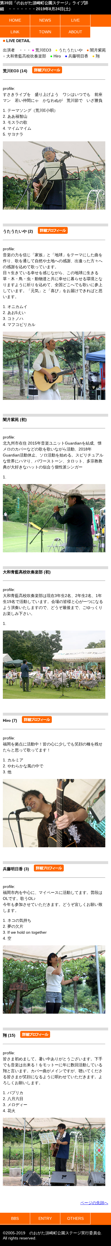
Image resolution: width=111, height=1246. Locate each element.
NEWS (45, 20)
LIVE (75, 20)
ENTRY (45, 1218)
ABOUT (75, 32)
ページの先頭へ (94, 1202)
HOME (15, 20)
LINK (15, 32)
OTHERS (75, 1218)
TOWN (45, 32)
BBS (15, 1218)
